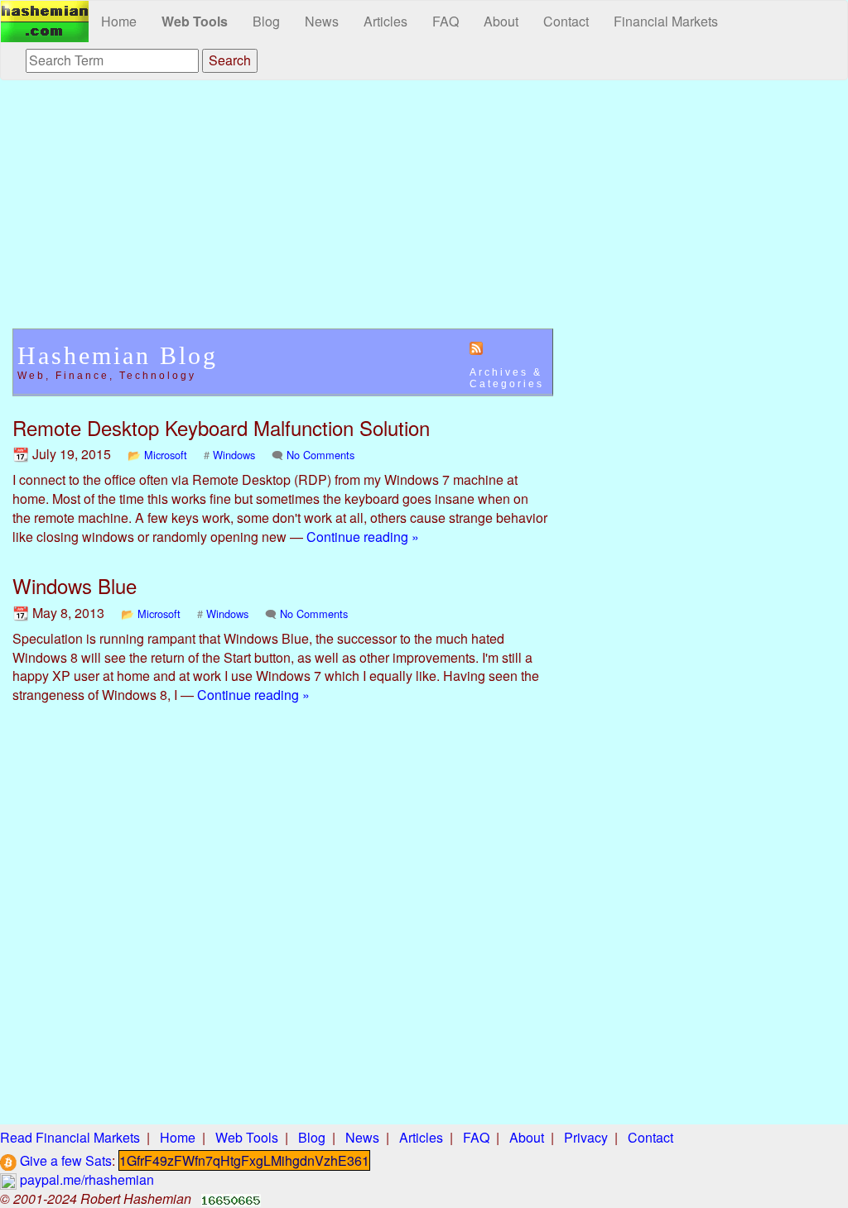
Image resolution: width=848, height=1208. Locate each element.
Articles (385, 21)
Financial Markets (666, 21)
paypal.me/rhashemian (85, 1179)
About (501, 21)
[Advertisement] (282, 212)
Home (119, 21)
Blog (266, 21)
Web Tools (194, 21)
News (322, 21)
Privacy (586, 1137)
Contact (566, 21)
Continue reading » (362, 536)
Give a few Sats (64, 1160)
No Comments (320, 455)
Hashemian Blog (117, 355)
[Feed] (476, 347)
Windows (234, 455)
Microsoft (165, 455)
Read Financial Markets (70, 1137)
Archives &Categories (507, 378)
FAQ (445, 21)
